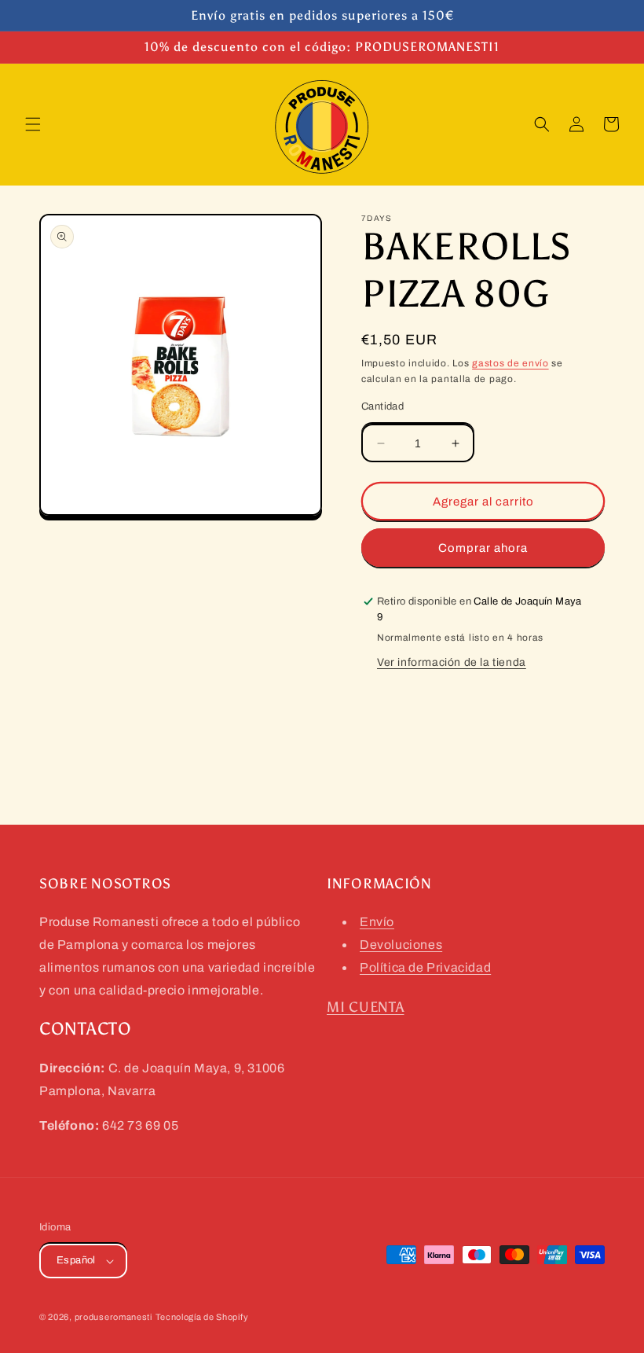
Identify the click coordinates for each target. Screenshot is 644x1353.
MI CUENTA (365, 1007)
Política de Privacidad (425, 967)
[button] (33, 124)
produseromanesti (113, 1317)
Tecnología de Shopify (202, 1317)
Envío (377, 921)
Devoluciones (401, 944)
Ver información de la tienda (451, 662)
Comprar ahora (483, 548)
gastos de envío (510, 363)
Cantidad (382, 406)
